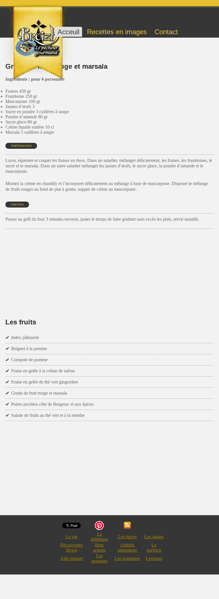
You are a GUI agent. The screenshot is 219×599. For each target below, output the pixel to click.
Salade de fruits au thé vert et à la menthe (48, 415)
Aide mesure (71, 558)
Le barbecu (154, 548)
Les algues (153, 536)
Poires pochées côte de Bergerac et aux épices (52, 404)
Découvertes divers (71, 548)
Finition (17, 204)
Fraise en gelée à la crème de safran (43, 370)
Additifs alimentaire (127, 548)
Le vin (71, 536)
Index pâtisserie (25, 337)
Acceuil (68, 32)
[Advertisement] (109, 265)
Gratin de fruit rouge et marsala (39, 393)
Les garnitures (127, 558)
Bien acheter (99, 548)
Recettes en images (117, 32)
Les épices (127, 536)
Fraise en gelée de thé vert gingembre (44, 381)
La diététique (99, 537)
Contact (166, 32)
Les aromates (99, 558)
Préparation (21, 145)
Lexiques (154, 558)
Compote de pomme (29, 359)
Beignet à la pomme (29, 348)
